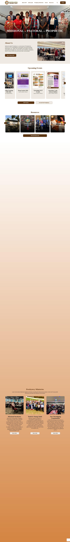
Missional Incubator (14, 416)
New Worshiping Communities (55, 417)
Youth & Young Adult (35, 416)
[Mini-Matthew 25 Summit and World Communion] (42, 85)
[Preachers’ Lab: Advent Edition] (12, 85)
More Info (15, 433)
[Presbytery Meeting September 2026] (27, 85)
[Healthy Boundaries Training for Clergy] (57, 85)
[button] (57, 2)
